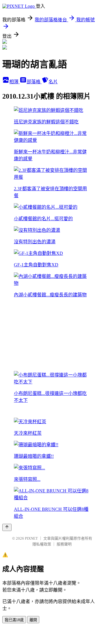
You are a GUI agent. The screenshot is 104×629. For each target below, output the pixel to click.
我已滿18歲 (14, 620)
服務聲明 (64, 544)
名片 (53, 81)
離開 (33, 620)
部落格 (34, 81)
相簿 (14, 81)
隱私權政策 (41, 544)
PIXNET (31, 538)
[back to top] (7, 527)
